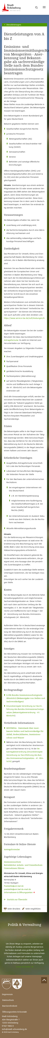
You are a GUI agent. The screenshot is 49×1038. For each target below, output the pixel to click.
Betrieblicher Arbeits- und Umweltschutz (23, 865)
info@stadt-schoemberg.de (14, 1029)
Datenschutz (8, 1000)
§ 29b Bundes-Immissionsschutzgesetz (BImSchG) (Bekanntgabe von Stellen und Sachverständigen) (25, 698)
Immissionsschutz (12, 862)
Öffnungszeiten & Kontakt (14, 1012)
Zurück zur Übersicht (17, 899)
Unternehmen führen (14, 868)
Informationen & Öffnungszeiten (18, 892)
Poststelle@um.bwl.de (14, 886)
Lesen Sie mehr (23, 966)
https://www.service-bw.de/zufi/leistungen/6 (24, 318)
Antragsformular (11, 340)
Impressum (7, 994)
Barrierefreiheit (9, 1006)
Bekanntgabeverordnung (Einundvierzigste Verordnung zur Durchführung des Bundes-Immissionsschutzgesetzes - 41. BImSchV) (25, 755)
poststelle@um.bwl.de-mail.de (17, 889)
